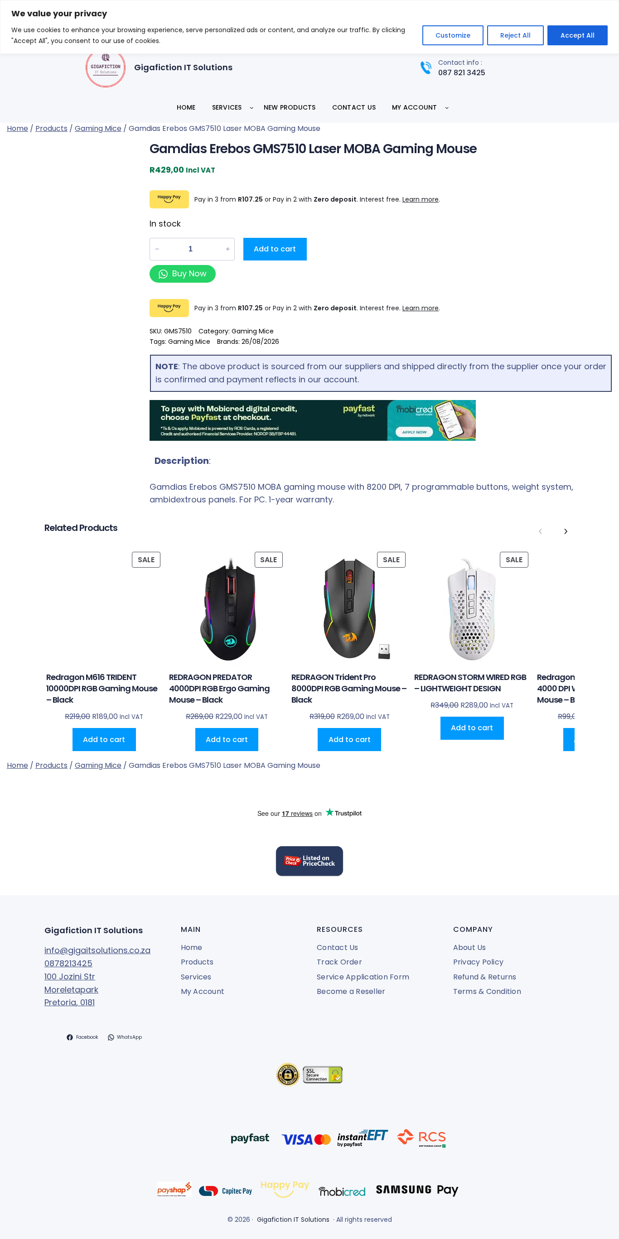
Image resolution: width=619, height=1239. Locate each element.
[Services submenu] (251, 107)
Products (51, 128)
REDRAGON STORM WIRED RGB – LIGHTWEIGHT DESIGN (470, 682)
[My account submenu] (447, 107)
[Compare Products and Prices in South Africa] (309, 862)
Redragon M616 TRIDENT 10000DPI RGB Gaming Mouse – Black (101, 688)
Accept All (578, 35)
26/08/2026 (260, 341)
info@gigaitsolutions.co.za (97, 950)
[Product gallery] (75, 204)
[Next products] (565, 531)
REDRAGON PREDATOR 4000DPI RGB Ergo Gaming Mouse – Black (219, 688)
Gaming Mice (98, 128)
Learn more (420, 199)
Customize (452, 35)
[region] (309, 27)
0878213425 (68, 963)
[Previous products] (541, 531)
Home (17, 128)
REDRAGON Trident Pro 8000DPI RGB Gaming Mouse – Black (348, 688)
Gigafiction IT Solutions (183, 67)
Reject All (515, 35)
